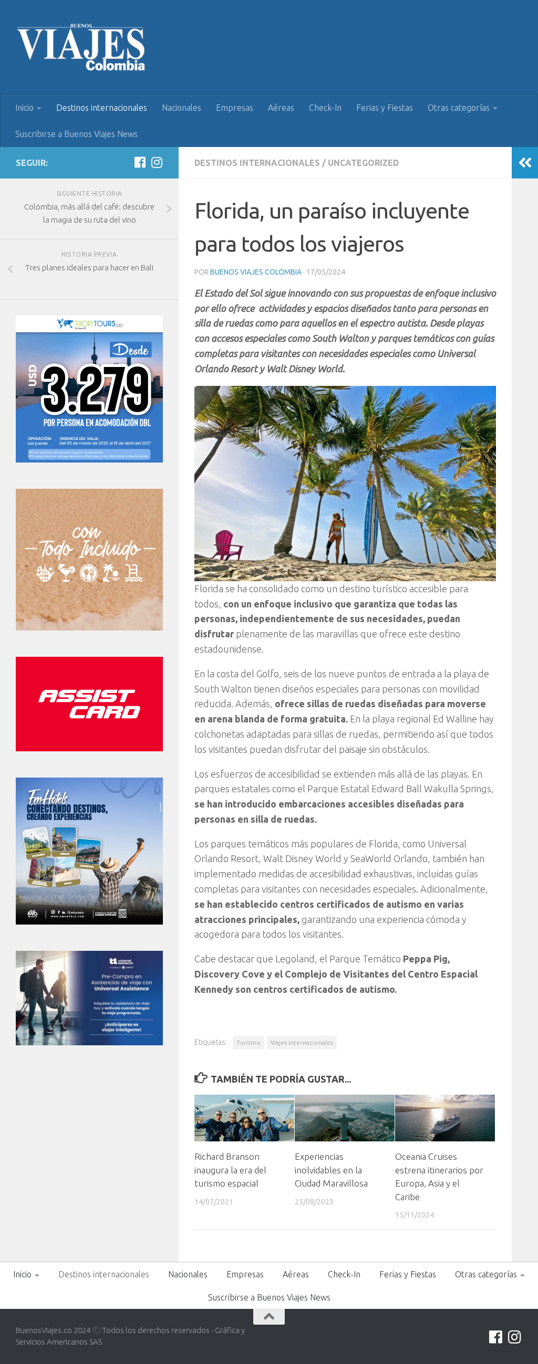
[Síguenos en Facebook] (139, 162)
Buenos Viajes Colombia (256, 272)
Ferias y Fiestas (384, 107)
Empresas (234, 107)
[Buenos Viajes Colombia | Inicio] (81, 47)
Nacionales (181, 107)
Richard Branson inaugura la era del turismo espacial (230, 1169)
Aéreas (281, 107)
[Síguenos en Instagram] (156, 162)
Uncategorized (363, 162)
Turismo (248, 1042)
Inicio (24, 107)
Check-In (325, 107)
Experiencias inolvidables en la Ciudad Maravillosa (331, 1169)
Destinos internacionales (101, 107)
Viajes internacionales (302, 1042)
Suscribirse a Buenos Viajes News (76, 134)
